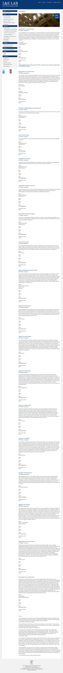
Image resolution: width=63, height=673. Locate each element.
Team (5, 14)
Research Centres (7, 62)
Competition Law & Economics (10, 31)
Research (6, 26)
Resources (6, 56)
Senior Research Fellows (8, 19)
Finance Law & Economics (10, 32)
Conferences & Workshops (9, 49)
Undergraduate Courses (8, 44)
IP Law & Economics (9, 34)
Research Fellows (7, 20)
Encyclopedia (6, 59)
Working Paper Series (8, 64)
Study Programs (7, 66)
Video (5, 54)
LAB (4, 11)
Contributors (6, 24)
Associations (6, 57)
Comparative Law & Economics (11, 29)
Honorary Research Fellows (9, 22)
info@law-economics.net (57, 2)
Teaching (5, 42)
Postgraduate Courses (8, 46)
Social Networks (49, 2)
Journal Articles (7, 37)
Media (5, 51)
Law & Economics (7, 12)
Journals (5, 61)
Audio (5, 52)
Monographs (6, 39)
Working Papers (7, 27)
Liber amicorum (8, 17)
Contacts (39, 2)
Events (5, 47)
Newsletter (43, 2)
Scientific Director (7, 15)
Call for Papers (6, 41)
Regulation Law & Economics (10, 36)
